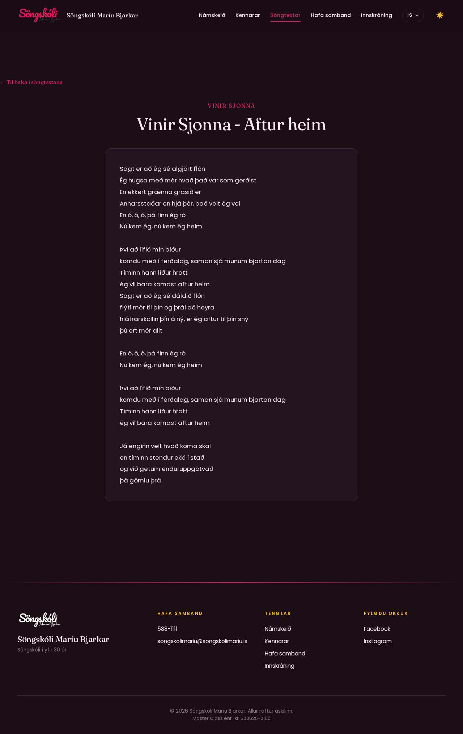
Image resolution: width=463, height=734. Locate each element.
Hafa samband (331, 15)
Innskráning (376, 15)
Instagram (378, 641)
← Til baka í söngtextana (31, 82)
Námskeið (212, 15)
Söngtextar (285, 15)
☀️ (440, 15)
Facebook (377, 629)
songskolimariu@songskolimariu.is (202, 641)
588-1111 (167, 629)
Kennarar (247, 15)
